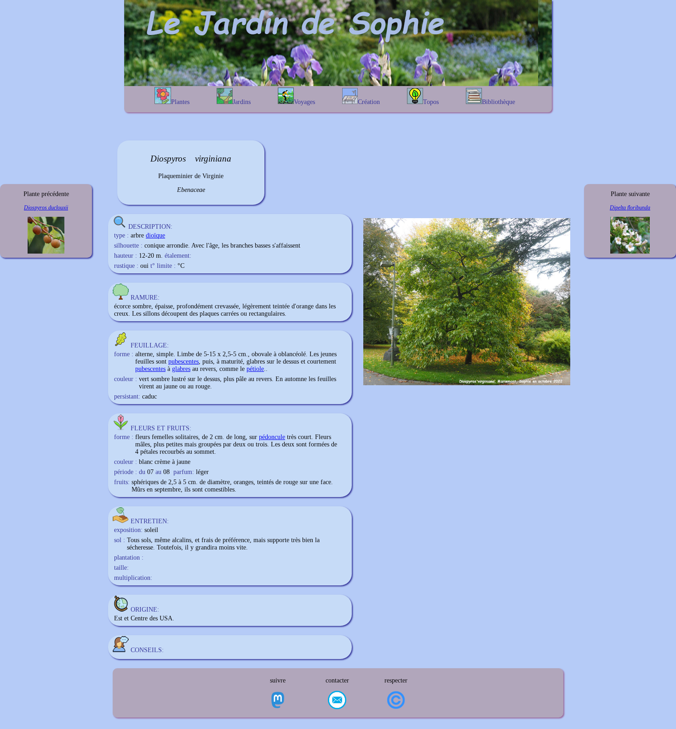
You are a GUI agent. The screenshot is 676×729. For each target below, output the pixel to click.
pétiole (255, 368)
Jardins (242, 101)
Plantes (180, 101)
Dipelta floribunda (630, 207)
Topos (431, 101)
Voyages (304, 101)
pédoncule (272, 437)
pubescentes (183, 361)
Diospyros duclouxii (46, 207)
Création (369, 101)
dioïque (155, 235)
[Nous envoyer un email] (337, 701)
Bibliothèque (498, 101)
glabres (181, 368)
